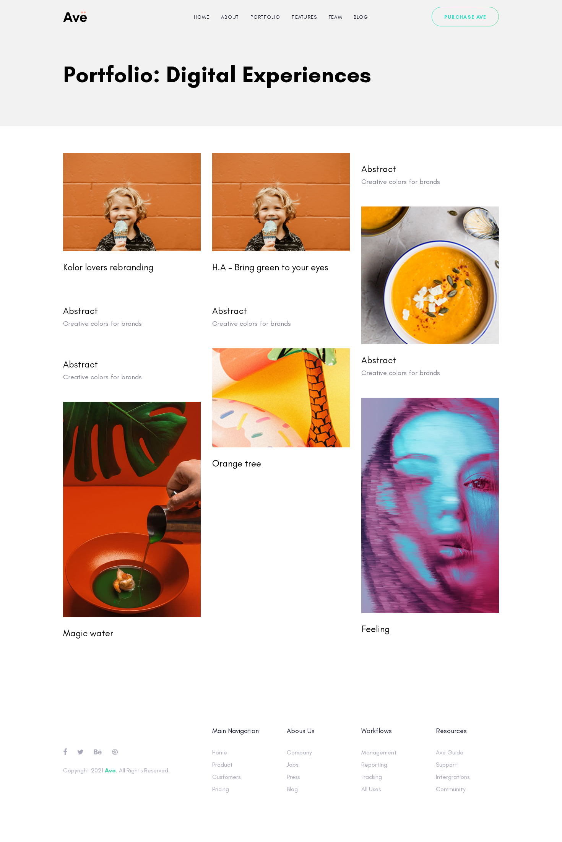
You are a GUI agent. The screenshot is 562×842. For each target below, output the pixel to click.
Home (219, 752)
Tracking (371, 776)
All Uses (371, 789)
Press (293, 776)
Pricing (220, 789)
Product (222, 764)
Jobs (292, 764)
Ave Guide (449, 752)
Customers (226, 776)
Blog (292, 789)
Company (299, 752)
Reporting (374, 764)
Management (379, 752)
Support (446, 764)
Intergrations (452, 776)
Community (451, 789)
